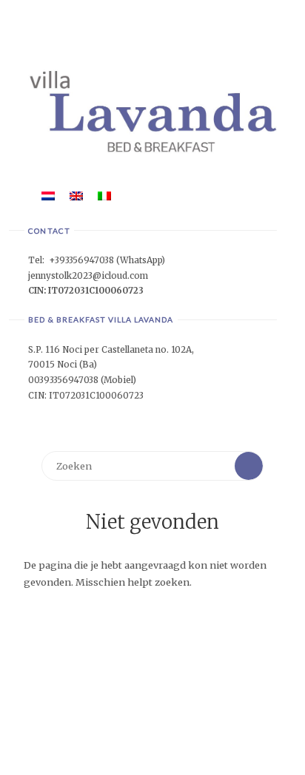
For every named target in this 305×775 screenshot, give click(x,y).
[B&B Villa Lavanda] (152, 110)
